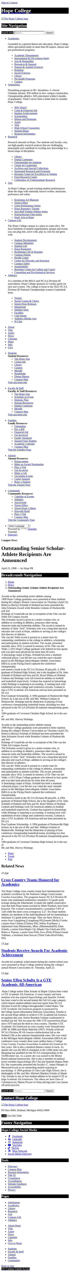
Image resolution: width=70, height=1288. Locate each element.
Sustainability (21, 266)
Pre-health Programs (24, 78)
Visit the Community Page (21, 520)
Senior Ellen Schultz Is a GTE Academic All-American (26, 982)
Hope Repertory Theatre (26, 208)
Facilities (18, 312)
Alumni (12, 455)
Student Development (25, 240)
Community (14, 490)
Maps (11, 341)
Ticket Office (21, 202)
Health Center (21, 257)
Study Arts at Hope (24, 217)
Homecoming (21, 461)
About (11, 327)
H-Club (18, 321)
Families (12, 420)
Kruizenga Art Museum (26, 199)
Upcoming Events (23, 476)
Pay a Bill (19, 429)
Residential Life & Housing (28, 252)
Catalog (18, 81)
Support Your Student (25, 441)
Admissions (14, 84)
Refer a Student (22, 482)
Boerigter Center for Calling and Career (34, 269)
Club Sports (20, 315)
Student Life (20, 246)
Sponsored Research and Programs (32, 171)
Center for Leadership (25, 165)
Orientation (20, 426)
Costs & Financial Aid (25, 110)
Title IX (12, 1175)
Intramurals (20, 306)
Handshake (20, 373)
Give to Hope (15, 1243)
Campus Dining (22, 254)
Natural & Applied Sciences (28, 67)
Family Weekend (23, 438)
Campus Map (21, 379)
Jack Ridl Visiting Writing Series (31, 211)
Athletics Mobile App (25, 318)
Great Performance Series (27, 205)
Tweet (11, 856)
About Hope (14, 1225)
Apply (17, 122)
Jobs (10, 344)
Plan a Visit (20, 467)
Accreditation (15, 1181)
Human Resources (23, 402)
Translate (32, 529)
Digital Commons (23, 159)
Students (12, 353)
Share (11, 853)
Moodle (18, 370)
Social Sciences (22, 73)
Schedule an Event (24, 397)
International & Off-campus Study (31, 58)
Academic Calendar (24, 443)
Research (12, 136)
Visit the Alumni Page (19, 484)
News (11, 335)
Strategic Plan (21, 400)
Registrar (19, 70)
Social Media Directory (20, 1153)
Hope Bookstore (22, 249)
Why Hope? (20, 107)
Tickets (18, 298)
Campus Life (14, 220)
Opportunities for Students (27, 162)
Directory (13, 534)
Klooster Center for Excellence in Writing (35, 174)
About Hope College (25, 508)
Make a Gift (20, 473)
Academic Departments (26, 55)
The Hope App (22, 359)
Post (10, 859)
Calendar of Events (24, 496)
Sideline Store (21, 309)
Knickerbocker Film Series (28, 214)
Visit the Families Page (19, 449)
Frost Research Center (25, 177)
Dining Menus (21, 376)
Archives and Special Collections (31, 168)
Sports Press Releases (25, 304)
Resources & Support (25, 64)
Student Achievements (25, 113)
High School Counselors (27, 128)
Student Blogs (21, 130)
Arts (10, 183)
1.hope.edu (20, 361)
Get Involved (21, 435)
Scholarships (20, 116)
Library (18, 76)
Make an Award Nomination (29, 464)
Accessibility (14, 1187)
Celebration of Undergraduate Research (34, 180)
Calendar (12, 338)
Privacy (12, 1189)
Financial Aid (21, 432)
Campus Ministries (24, 243)
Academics (13, 38)
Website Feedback (17, 1184)
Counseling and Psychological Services (34, 272)
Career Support (22, 479)
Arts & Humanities (24, 61)
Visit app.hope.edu (17, 382)
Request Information (24, 133)
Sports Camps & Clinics (26, 301)
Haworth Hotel (22, 511)
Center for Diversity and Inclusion (31, 260)
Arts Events (20, 502)
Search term (7, 32)
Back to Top (7, 1266)
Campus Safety (22, 263)
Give (10, 347)
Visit (16, 125)
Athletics (12, 275)
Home (11, 582)
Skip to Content (9, 2)
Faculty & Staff (16, 388)
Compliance (14, 1178)
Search (49, 33)
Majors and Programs (25, 119)
